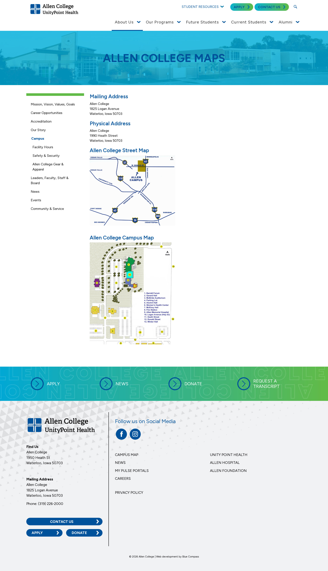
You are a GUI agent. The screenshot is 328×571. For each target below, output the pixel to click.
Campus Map (126, 455)
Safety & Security (46, 156)
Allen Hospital (225, 462)
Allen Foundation (228, 470)
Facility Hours (42, 147)
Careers (123, 478)
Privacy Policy (129, 492)
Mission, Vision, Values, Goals (53, 104)
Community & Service (47, 209)
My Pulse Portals (132, 470)
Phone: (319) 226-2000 (44, 504)
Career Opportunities (46, 113)
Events (36, 200)
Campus (37, 138)
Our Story (38, 130)
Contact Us (61, 521)
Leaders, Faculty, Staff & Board (50, 180)
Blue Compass (190, 556)
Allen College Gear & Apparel (48, 166)
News (35, 191)
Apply (37, 533)
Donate (79, 533)
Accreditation (41, 121)
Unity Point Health (228, 455)
